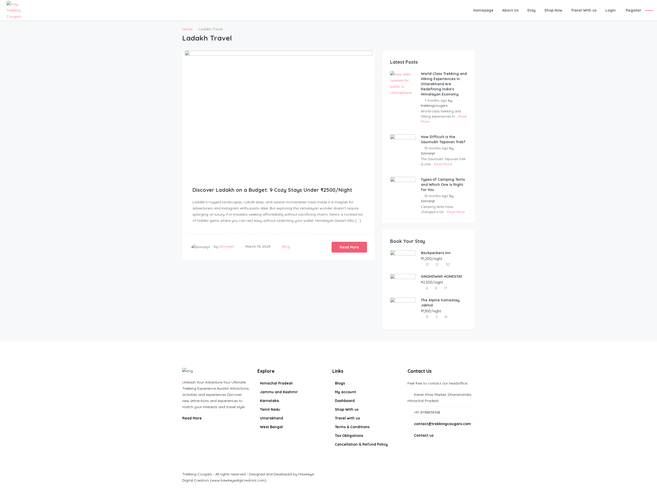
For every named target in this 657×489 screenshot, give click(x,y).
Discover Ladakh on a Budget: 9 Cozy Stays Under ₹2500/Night (272, 190)
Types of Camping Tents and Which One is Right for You (443, 184)
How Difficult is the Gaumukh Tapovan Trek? (443, 139)
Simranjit (226, 246)
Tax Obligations (349, 435)
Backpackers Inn (436, 253)
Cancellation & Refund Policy (361, 444)
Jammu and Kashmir (279, 392)
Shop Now (553, 10)
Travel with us (347, 418)
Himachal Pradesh (276, 383)
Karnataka (269, 400)
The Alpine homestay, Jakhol (440, 303)
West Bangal (271, 427)
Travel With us (583, 10)
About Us (510, 10)
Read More (349, 247)
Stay (531, 10)
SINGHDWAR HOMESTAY (441, 276)
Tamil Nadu (270, 409)
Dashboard (345, 400)
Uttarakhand (271, 418)
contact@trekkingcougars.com (442, 423)
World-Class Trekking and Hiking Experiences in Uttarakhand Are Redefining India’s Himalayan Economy (444, 84)
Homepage (483, 10)
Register (633, 10)
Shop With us (347, 409)
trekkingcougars (434, 105)
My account (345, 392)
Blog (286, 246)
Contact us (423, 435)
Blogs (340, 383)
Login (610, 10)
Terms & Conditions (352, 427)
